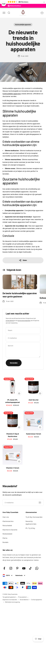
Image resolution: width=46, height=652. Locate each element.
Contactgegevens (36, 599)
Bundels (5, 542)
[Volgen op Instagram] (11, 568)
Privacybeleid (22, 597)
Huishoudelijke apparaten (23, 24)
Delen (25, 260)
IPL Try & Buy (30, 528)
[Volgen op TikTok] (30, 568)
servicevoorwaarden (24, 320)
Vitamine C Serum (12, 468)
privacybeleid (10, 320)
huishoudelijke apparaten (12, 94)
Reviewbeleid (7, 534)
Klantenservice (8, 521)
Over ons (6, 517)
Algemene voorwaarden (10, 599)
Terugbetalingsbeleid (9, 597)
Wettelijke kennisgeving (12, 602)
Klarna (5, 538)
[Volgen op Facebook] (4, 568)
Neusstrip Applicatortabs (31, 522)
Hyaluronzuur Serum (33, 434)
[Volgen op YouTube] (24, 568)
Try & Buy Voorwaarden (34, 517)
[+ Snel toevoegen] (19, 393)
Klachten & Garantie (10, 530)
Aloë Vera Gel (33, 400)
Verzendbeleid (24, 599)
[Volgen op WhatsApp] (37, 568)
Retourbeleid (7, 525)
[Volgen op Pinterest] (17, 568)
